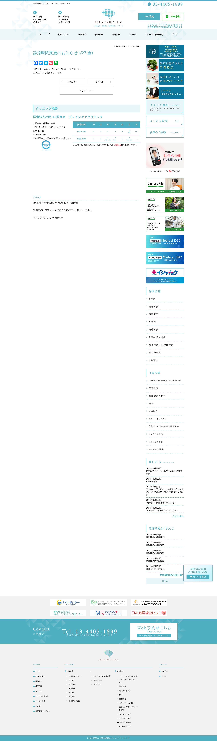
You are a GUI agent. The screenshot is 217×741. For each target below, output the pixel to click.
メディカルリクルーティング (108, 613)
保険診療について (75, 676)
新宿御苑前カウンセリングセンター (68, 613)
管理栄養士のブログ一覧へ (172, 575)
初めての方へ (40, 676)
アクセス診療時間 (41, 696)
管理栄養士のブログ (42, 711)
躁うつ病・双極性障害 (165, 345)
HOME (40, 34)
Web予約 (149, 16)
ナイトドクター (68, 602)
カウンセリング (125, 714)
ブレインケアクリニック (108, 16)
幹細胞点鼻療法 (165, 442)
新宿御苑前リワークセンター (108, 602)
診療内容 (38, 686)
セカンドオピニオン (165, 419)
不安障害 (165, 314)
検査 (165, 403)
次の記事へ (101, 82)
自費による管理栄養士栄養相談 (165, 426)
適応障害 (165, 306)
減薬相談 (165, 388)
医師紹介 (82, 34)
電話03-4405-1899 (89, 632)
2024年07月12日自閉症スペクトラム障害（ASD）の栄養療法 (164, 471)
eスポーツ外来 (165, 449)
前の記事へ (72, 82)
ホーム (37, 671)
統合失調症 (165, 352)
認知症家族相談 (165, 395)
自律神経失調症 (165, 337)
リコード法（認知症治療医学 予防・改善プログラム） (165, 380)
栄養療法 (165, 411)
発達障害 (165, 329)
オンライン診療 (165, 434)
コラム (165, 581)
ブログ (37, 706)
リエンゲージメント (149, 602)
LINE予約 (175, 16)
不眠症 (165, 322)
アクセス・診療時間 (154, 34)
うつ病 (165, 299)
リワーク (132, 34)
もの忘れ (165, 360)
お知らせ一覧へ (86, 91)
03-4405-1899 (39, 134)
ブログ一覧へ (178, 516)
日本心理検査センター (149, 613)
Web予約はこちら (177, 625)
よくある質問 (40, 701)
